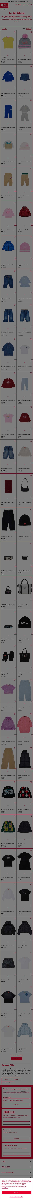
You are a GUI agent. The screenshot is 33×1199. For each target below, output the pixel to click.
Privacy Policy (21, 1186)
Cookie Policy (5, 1187)
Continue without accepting (16, 1196)
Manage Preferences (7, 1186)
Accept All (16, 1192)
